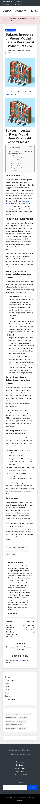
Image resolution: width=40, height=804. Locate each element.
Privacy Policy (20, 768)
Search (20, 782)
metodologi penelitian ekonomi (14, 724)
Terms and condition (20, 775)
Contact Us (20, 762)
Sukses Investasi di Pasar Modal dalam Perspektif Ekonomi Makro (20, 152)
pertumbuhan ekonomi (22, 551)
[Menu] (36, 11)
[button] (12, 614)
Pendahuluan (14, 155)
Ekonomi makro (11, 547)
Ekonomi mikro (10, 721)
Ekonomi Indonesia (11, 717)
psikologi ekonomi (10, 728)
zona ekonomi (22, 728)
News (7, 683)
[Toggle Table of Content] (29, 148)
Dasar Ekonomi (12, 18)
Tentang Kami (20, 771)
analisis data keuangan (12, 714)
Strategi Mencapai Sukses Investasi (20, 168)
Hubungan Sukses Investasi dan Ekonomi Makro (20, 161)
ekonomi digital (25, 714)
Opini (7, 686)
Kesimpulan (14, 170)
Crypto (7, 677)
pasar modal (10, 551)
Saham (7, 693)
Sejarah (7, 696)
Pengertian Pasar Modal (17, 157)
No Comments (13, 53)
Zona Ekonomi (15, 11)
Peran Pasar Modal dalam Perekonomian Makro (18, 165)
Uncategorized (10, 699)
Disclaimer (20, 765)
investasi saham (21, 721)
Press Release (10, 690)
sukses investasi (11, 554)
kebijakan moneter (23, 547)
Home (4, 18)
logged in (18, 660)
